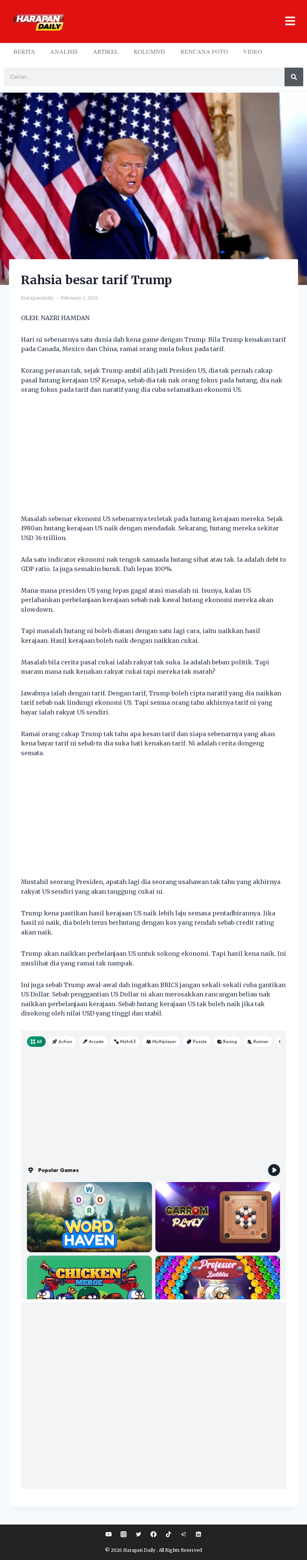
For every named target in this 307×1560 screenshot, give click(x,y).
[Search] (294, 77)
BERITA (24, 51)
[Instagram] (124, 1534)
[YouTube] (109, 1534)
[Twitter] (139, 1534)
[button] (183, 21)
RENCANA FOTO (204, 51)
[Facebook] (153, 1534)
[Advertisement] (153, 459)
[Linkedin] (198, 1534)
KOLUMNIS (149, 51)
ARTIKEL (106, 51)
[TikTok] (168, 1534)
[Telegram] (183, 1534)
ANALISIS (64, 51)
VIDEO (252, 51)
